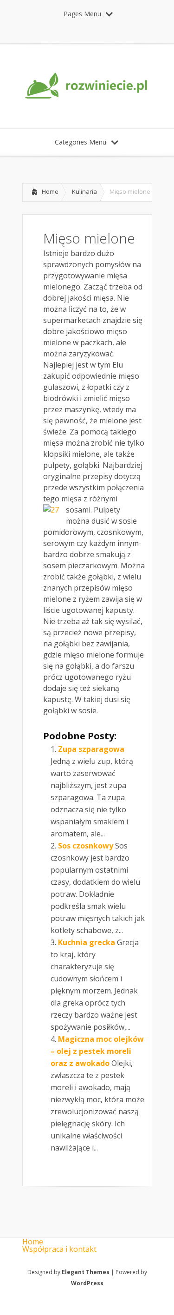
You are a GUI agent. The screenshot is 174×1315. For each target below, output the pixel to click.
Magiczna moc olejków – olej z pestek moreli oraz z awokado (97, 1051)
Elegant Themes (86, 1272)
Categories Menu (80, 142)
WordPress (87, 1283)
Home (50, 191)
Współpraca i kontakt (59, 1249)
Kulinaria (84, 191)
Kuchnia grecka (86, 942)
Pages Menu (82, 13)
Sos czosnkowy (85, 846)
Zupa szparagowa (91, 749)
